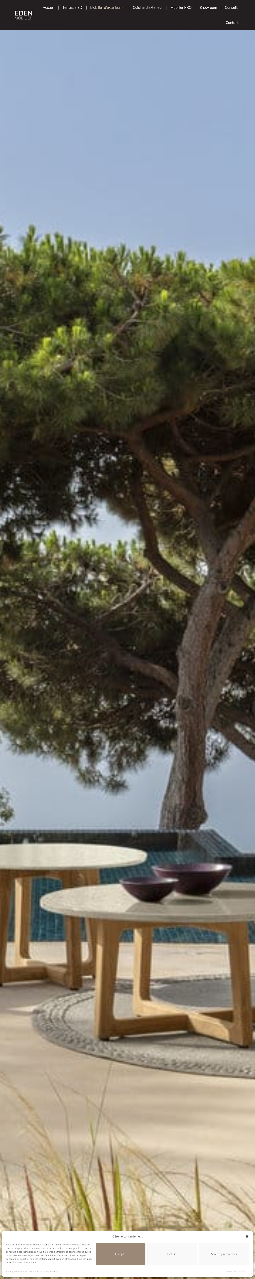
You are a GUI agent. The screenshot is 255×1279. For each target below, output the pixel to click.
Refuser (172, 1254)
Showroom (208, 7)
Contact (232, 22)
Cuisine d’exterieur (148, 7)
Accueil (48, 7)
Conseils (231, 7)
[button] (247, 1236)
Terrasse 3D (72, 7)
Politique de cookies (16, 1271)
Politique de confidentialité (43, 1271)
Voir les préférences (224, 1254)
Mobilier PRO (181, 7)
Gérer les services (236, 1271)
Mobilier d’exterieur (105, 7)
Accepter (121, 1254)
